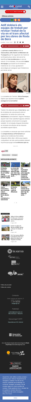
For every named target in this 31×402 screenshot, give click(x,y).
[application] (15, 46)
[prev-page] (14, 202)
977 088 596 (16, 301)
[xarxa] (15, 251)
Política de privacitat (6, 284)
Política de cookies (6, 287)
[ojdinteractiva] (15, 273)
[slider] (27, 46)
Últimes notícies (7, 16)
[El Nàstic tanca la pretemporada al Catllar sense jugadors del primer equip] (5, 164)
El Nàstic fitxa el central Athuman (14, 189)
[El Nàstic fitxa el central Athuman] (15, 183)
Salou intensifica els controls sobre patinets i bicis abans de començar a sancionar (5, 193)
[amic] (15, 257)
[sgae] (15, 262)
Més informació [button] (7, 394)
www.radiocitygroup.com (18, 344)
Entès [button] (15, 398)
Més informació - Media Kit (15, 313)
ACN (3, 42)
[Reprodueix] (3, 46)
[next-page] (16, 202)
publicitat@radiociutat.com (15, 312)
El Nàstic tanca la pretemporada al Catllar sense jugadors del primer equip (5, 172)
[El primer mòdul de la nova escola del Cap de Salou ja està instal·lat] (25, 183)
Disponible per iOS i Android (15, 322)
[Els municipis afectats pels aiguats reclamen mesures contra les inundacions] (25, 164)
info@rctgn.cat (15, 303)
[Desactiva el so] (23, 46)
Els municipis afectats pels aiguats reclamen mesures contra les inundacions (25, 173)
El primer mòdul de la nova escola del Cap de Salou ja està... (25, 191)
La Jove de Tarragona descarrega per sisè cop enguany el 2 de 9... (15, 172)
